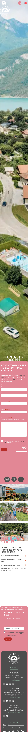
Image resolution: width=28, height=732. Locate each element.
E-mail (5, 401)
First (2, 387)
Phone (5, 409)
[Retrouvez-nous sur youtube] (13, 684)
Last (2, 392)
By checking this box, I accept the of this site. (14, 441)
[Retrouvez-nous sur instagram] (7, 684)
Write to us (15, 667)
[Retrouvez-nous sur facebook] (4, 684)
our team (13, 379)
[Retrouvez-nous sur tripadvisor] (10, 684)
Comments (6, 417)
